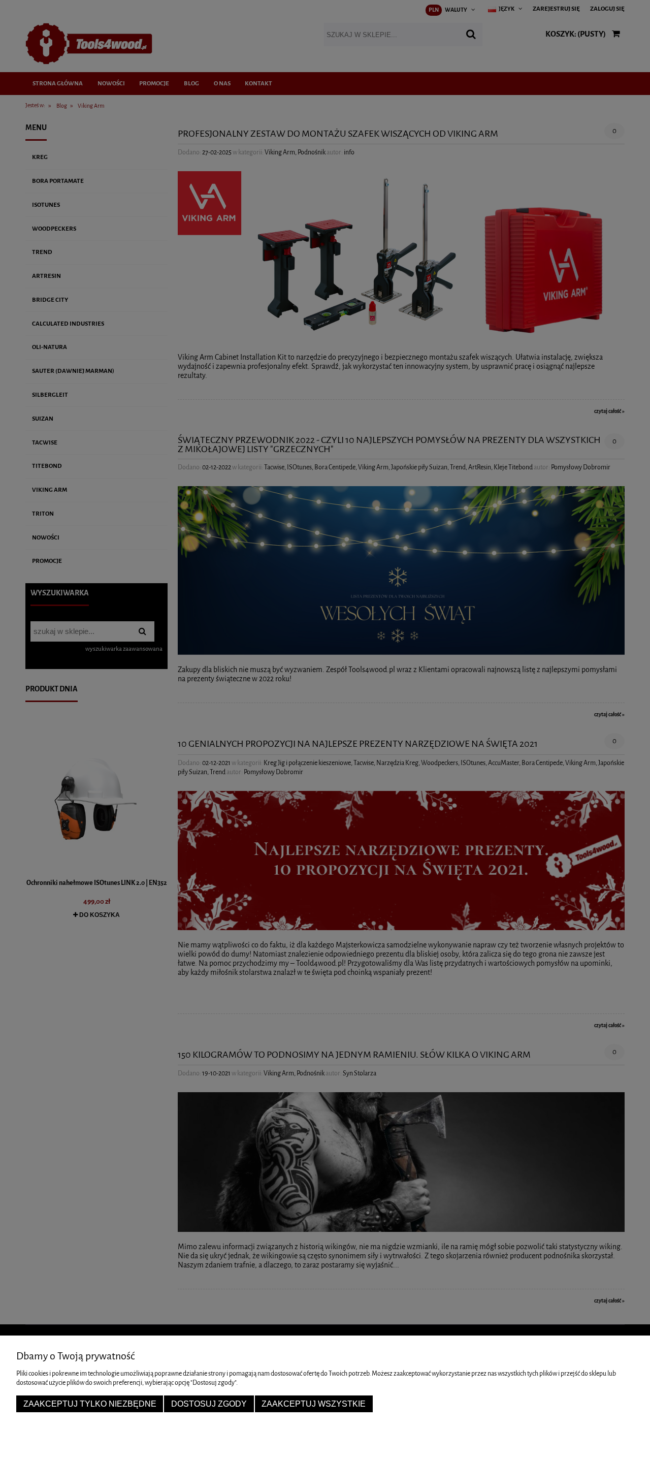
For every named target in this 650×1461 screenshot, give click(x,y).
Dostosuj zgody (209, 1403)
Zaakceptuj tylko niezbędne (89, 1403)
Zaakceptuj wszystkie (314, 1403)
